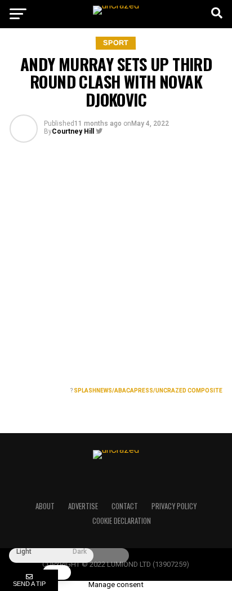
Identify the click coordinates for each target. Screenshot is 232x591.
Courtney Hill (73, 131)
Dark (80, 551)
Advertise (83, 506)
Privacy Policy (174, 506)
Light (24, 551)
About (45, 506)
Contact (124, 506)
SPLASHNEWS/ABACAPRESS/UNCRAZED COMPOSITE (148, 390)
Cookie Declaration (121, 520)
